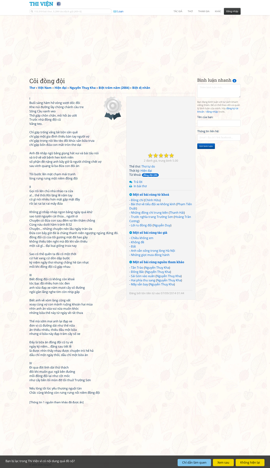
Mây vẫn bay (139, 284)
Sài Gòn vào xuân (143, 276)
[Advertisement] (135, 43)
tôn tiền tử (148, 293)
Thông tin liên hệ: (208, 131)
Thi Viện (41, 3)
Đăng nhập (232, 11)
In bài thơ (140, 186)
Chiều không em (142, 238)
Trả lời (138, 182)
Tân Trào (137, 268)
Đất (133, 246)
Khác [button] (218, 11)
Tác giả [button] (178, 11)
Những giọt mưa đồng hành (150, 255)
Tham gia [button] (203, 11)
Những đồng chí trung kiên (149, 213)
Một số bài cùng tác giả (149, 232)
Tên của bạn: (205, 117)
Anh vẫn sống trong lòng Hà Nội (153, 251)
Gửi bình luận (206, 146)
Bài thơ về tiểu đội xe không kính (153, 204)
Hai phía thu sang (143, 280)
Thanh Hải (177, 213)
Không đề (137, 242)
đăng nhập (212, 111)
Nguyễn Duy (162, 225)
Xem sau (223, 462)
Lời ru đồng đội (141, 225)
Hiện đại (146, 171)
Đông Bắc (137, 272)
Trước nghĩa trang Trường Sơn (152, 217)
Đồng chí (137, 200)
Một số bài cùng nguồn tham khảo (158, 262)
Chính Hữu (152, 200)
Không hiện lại (250, 462)
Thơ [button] (190, 11)
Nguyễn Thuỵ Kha (157, 268)
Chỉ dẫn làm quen (194, 462)
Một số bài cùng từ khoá (150, 194)
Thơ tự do (148, 166)
